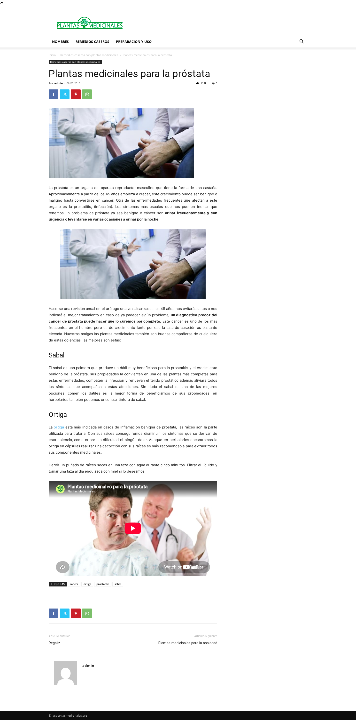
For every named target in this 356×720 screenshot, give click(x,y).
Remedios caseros (92, 41)
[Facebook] (53, 94)
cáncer (74, 584)
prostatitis (102, 584)
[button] (301, 42)
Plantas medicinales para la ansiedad (187, 643)
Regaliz (54, 643)
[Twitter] (65, 94)
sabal (118, 584)
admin (58, 83)
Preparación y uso (134, 41)
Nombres (60, 41)
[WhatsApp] (87, 94)
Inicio (52, 55)
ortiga (59, 427)
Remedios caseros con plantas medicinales (89, 55)
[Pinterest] (76, 94)
